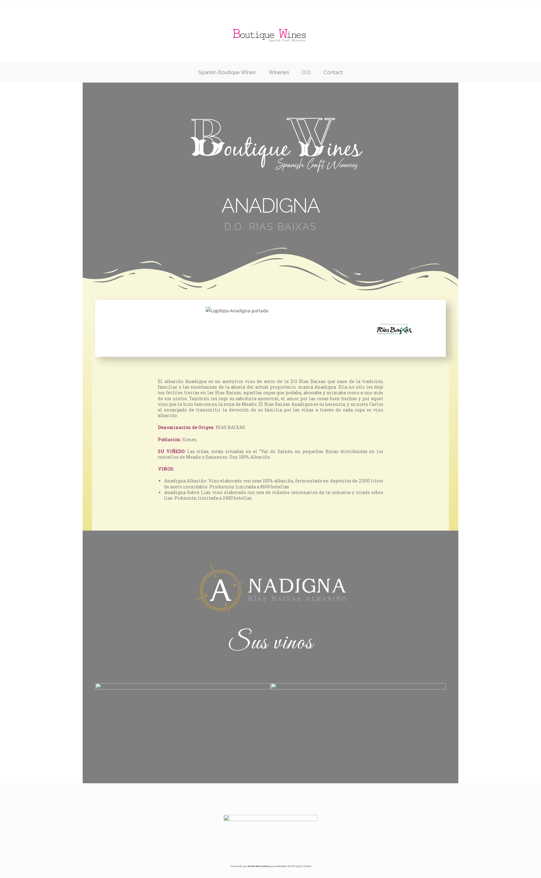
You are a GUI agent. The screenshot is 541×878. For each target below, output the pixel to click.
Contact (333, 72)
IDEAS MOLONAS (258, 866)
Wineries (278, 72)
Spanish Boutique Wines (227, 72)
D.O (306, 72)
